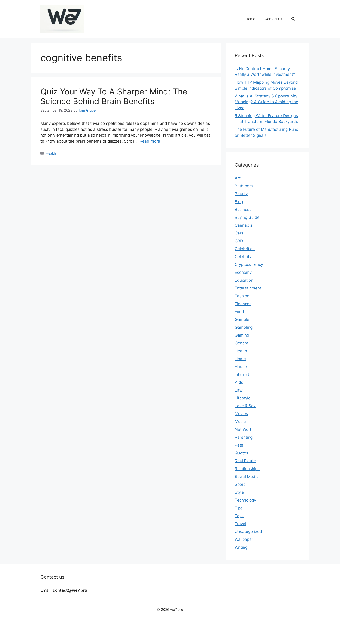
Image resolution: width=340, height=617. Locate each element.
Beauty (241, 193)
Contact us (273, 19)
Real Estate (245, 461)
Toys (239, 516)
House (241, 366)
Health (51, 153)
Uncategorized (248, 531)
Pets (239, 445)
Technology (245, 500)
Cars (239, 233)
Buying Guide (247, 217)
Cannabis (243, 225)
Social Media (247, 476)
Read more (150, 141)
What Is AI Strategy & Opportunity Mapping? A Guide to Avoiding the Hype (266, 102)
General (242, 343)
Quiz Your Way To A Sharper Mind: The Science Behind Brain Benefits (113, 96)
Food (239, 311)
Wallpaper (244, 539)
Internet (242, 374)
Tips (239, 508)
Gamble (242, 319)
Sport (240, 484)
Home (250, 19)
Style (239, 492)
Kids (239, 382)
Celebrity (243, 256)
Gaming (242, 335)
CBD (239, 241)
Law (239, 390)
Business (243, 209)
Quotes (241, 453)
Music (240, 421)
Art (238, 178)
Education (244, 280)
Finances (243, 303)
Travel (240, 523)
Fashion (242, 296)
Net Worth (244, 429)
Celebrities (245, 248)
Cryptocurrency (249, 264)
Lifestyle (242, 398)
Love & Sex (245, 406)
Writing (241, 547)
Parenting (244, 437)
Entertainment (248, 288)
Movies (241, 413)
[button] (293, 19)
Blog (239, 201)
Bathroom (244, 186)
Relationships (247, 468)
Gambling (244, 327)
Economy (243, 272)
